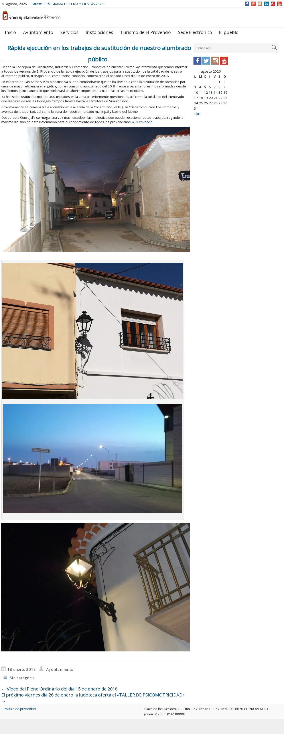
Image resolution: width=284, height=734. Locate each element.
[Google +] (253, 4)
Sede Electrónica (195, 32)
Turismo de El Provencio (145, 32)
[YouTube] (279, 4)
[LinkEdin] (266, 4)
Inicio (10, 32)
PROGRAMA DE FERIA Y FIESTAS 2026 (74, 4)
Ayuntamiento (38, 32)
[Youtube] (224, 61)
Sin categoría (22, 677)
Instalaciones (99, 32)
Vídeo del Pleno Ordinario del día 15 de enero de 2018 (59, 689)
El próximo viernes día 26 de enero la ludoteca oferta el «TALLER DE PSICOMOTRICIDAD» (93, 698)
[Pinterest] (272, 4)
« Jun (197, 113)
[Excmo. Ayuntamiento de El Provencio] (31, 17)
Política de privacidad (20, 708)
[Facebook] (247, 4)
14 (216, 92)
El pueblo (229, 32)
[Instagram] (259, 4)
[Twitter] (206, 61)
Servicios (69, 32)
